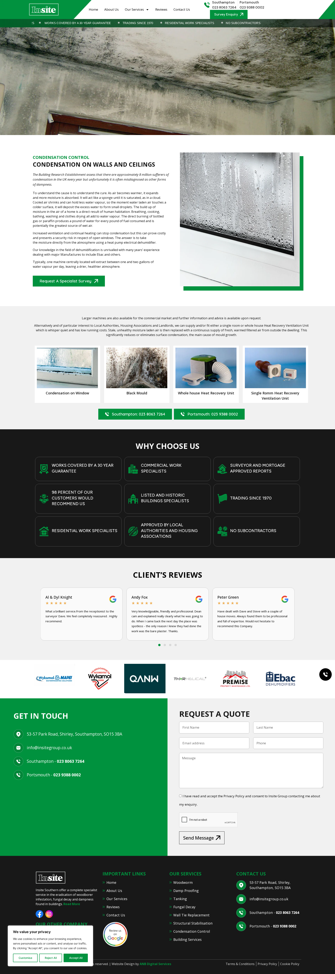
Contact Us (182, 9)
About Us (111, 9)
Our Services (134, 9)
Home (93, 9)
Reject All (51, 957)
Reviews (161, 9)
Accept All (75, 957)
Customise (25, 957)
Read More (71, 904)
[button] (159, 645)
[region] (50, 946)
